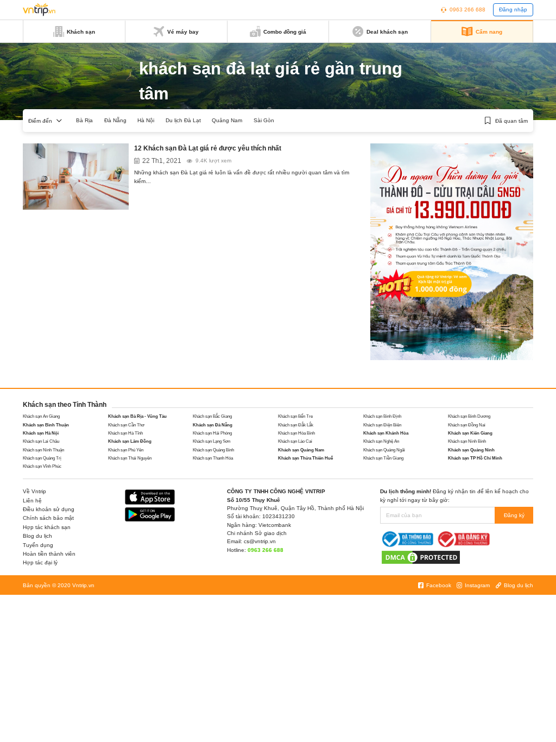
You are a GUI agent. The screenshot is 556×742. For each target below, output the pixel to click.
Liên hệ (32, 501)
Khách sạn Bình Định (382, 416)
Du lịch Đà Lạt (183, 120)
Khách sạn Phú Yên (125, 450)
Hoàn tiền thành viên (49, 554)
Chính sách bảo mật (48, 518)
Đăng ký (514, 515)
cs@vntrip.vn (260, 541)
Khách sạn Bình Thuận (46, 425)
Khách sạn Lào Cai (295, 441)
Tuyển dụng (38, 545)
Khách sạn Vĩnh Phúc (42, 466)
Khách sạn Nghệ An (381, 441)
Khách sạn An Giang (41, 416)
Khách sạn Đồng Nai (466, 425)
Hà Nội (145, 120)
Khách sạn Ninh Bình (467, 441)
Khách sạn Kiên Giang (470, 433)
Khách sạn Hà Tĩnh (125, 433)
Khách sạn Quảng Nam (301, 450)
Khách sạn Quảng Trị (42, 458)
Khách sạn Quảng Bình (213, 450)
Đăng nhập (513, 9)
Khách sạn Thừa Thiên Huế (305, 458)
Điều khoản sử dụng (48, 509)
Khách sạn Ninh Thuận (43, 450)
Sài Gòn (264, 120)
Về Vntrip (34, 491)
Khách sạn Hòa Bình (296, 433)
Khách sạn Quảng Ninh (471, 450)
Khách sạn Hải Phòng (212, 433)
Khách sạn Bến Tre (295, 416)
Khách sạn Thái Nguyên (129, 458)
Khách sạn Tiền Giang (383, 458)
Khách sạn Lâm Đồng (129, 441)
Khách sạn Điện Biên (382, 425)
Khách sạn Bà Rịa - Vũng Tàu (137, 416)
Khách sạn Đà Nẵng (212, 425)
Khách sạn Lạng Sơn (211, 441)
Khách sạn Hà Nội (41, 433)
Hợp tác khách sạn (47, 527)
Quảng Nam (227, 120)
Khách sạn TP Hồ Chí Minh (475, 458)
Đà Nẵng (115, 120)
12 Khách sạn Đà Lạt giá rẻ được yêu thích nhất (207, 148)
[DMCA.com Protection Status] (421, 557)
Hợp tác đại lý (40, 562)
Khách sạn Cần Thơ (126, 425)
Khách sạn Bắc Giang (212, 416)
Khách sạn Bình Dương (469, 416)
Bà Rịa (84, 120)
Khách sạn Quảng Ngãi (384, 450)
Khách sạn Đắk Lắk (295, 425)
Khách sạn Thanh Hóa (213, 458)
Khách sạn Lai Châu (41, 441)
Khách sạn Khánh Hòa (385, 433)
